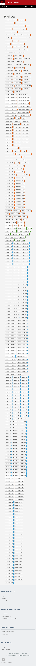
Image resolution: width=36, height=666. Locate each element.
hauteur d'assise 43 (11, 332)
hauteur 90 (24, 308)
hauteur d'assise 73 (22, 356)
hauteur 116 (17, 258)
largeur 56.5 (9, 139)
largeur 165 (9, 407)
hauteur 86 (17, 305)
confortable (9, 40)
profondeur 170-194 (11, 174)
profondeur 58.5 (20, 198)
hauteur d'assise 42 (23, 329)
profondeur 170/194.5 (23, 174)
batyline (24, 29)
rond (23, 210)
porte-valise (16, 165)
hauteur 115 (9, 258)
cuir (25, 228)
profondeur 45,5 (20, 180)
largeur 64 (23, 448)
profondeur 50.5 (20, 186)
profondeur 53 (19, 529)
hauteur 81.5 (26, 76)
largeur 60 (16, 445)
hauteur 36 (17, 270)
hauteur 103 (9, 246)
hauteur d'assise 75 (23, 359)
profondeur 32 (9, 502)
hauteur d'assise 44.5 (11, 100)
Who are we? (5, 613)
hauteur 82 (9, 302)
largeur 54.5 (26, 136)
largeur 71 (9, 457)
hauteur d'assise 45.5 (11, 103)
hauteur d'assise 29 (11, 320)
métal (20, 231)
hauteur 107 (17, 249)
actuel (15, 20)
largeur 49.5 (26, 133)
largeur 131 (9, 389)
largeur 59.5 (26, 139)
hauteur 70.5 (18, 70)
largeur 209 (25, 416)
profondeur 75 (19, 561)
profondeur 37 (19, 505)
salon (7, 213)
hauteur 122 (26, 261)
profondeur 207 (20, 499)
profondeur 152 (10, 484)
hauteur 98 (17, 317)
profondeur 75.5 (10, 207)
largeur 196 (26, 121)
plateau (28, 160)
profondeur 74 (9, 561)
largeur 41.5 (25, 124)
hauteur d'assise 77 (23, 362)
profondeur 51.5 (20, 189)
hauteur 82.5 (9, 79)
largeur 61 (23, 445)
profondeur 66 (9, 549)
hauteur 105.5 (28, 58)
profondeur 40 (9, 511)
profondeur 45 (19, 517)
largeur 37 (23, 421)
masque (29, 154)
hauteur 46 (24, 276)
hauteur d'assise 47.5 (11, 106)
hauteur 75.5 (27, 73)
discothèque (9, 46)
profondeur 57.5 (10, 198)
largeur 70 (23, 454)
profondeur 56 (9, 535)
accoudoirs (9, 20)
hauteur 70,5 (9, 70)
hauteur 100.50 (19, 55)
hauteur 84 (24, 302)
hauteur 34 (24, 267)
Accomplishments (6, 616)
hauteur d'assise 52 (11, 344)
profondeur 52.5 (10, 192)
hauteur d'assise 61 (11, 350)
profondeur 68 (9, 552)
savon (13, 213)
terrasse (25, 219)
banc (16, 26)
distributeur (17, 46)
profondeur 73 (19, 558)
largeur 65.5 (17, 142)
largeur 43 (23, 427)
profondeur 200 (20, 496)
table (23, 213)
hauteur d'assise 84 (23, 371)
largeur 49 (23, 433)
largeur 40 (23, 424)
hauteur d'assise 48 (23, 338)
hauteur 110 (17, 252)
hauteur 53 (9, 282)
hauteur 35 (9, 270)
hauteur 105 (26, 246)
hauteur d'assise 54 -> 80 (25, 106)
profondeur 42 (9, 514)
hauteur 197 (26, 264)
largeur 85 (23, 469)
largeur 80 (9, 466)
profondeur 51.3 (10, 189)
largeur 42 (16, 427)
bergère (15, 32)
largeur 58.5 (17, 139)
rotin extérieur (14, 237)
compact (15, 38)
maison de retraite (10, 154)
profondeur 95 (9, 582)
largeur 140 (9, 395)
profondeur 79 (19, 567)
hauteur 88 (9, 308)
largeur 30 (17, 418)
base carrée (9, 29)
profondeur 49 (19, 523)
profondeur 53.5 (20, 192)
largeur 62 (9, 448)
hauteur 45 (17, 276)
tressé (18, 240)
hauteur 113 (17, 255)
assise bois (22, 20)
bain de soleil (9, 26)
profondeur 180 (20, 487)
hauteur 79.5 (9, 76)
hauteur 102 (26, 243)
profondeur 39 (19, 508)
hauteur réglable (10, 118)
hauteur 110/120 (10, 61)
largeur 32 (24, 418)
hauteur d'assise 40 (23, 326)
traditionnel (9, 225)
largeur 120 (9, 383)
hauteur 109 (9, 252)
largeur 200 (9, 416)
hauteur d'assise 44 (23, 332)
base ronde (17, 29)
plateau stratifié (10, 163)
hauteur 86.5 (18, 82)
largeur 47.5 (26, 130)
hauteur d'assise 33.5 (11, 94)
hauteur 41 (24, 273)
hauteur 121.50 (10, 64)
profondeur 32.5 (10, 177)
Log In (5, 6)
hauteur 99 (24, 317)
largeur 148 (25, 398)
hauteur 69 (17, 288)
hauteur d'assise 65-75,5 (25, 109)
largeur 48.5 (9, 133)
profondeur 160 (20, 484)
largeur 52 (23, 436)
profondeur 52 (9, 529)
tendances (18, 219)
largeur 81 (16, 466)
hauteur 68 (9, 288)
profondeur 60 (9, 541)
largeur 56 (9, 442)
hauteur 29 (17, 267)
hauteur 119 (9, 261)
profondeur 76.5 (20, 207)
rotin (7, 237)
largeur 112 (9, 380)
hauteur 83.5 (18, 79)
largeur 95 (16, 475)
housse (18, 118)
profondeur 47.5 (10, 183)
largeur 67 (23, 451)
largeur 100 (21, 374)
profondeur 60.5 (10, 201)
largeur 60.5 (9, 142)
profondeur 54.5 (10, 195)
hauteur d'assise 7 (10, 356)
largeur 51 (16, 436)
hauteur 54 (17, 282)
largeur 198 (25, 413)
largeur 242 (9, 418)
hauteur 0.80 (21, 52)
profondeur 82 (19, 570)
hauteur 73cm (9, 73)
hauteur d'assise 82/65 (24, 115)
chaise (8, 35)
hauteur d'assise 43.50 (24, 97)
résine (27, 234)
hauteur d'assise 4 (23, 94)
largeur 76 (23, 460)
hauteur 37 (24, 270)
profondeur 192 (20, 493)
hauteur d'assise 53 (23, 344)
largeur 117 (17, 380)
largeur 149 (9, 401)
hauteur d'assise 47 (11, 338)
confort (30, 38)
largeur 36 (16, 421)
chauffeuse (27, 35)
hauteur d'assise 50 (23, 341)
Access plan (5, 601)
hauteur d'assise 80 (11, 368)
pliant (17, 163)
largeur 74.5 (17, 145)
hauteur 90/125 (10, 85)
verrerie (22, 225)
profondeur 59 (19, 538)
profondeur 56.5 (20, 195)
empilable (18, 49)
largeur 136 (17, 392)
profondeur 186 (20, 490)
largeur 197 (17, 413)
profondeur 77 (19, 564)
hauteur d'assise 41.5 (11, 97)
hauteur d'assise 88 (11, 374)
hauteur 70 (9, 291)
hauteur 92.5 (19, 85)
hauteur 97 (9, 317)
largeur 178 (25, 407)
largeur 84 (16, 469)
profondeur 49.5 (10, 186)
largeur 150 (17, 401)
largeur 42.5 (9, 127)
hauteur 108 (26, 249)
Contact (4, 598)
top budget (21, 222)
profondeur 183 (10, 490)
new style (13, 157)
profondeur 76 (9, 564)
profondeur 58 (9, 538)
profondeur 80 (9, 570)
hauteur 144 (9, 264)
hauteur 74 (17, 293)
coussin (8, 43)
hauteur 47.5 (27, 64)
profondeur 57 (19, 535)
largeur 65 (9, 451)
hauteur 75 (24, 293)
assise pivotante (10, 23)
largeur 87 (9, 472)
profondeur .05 (10, 168)
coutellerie (15, 43)
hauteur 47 (9, 279)
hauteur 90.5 (26, 82)
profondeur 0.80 (10, 171)
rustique (29, 210)
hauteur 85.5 (9, 82)
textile (14, 222)
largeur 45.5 (9, 130)
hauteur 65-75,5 (20, 67)
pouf (22, 165)
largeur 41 (9, 427)
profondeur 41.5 (20, 177)
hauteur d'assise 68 (23, 353)
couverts (22, 43)
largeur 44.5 (17, 127)
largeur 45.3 (26, 127)
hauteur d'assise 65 (11, 353)
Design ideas (5, 647)
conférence (23, 38)
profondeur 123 (10, 481)
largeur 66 (16, 451)
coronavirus (23, 40)
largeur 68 (9, 454)
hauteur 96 (24, 314)
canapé (27, 32)
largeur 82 (23, 466)
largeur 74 (9, 460)
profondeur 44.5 (10, 180)
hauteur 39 (9, 273)
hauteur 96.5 (9, 88)
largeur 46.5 (17, 130)
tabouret (24, 216)
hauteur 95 (17, 314)
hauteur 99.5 (18, 91)
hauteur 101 (17, 243)
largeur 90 (16, 472)
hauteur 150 (17, 264)
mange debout (21, 154)
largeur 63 (16, 448)
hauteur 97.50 (9, 91)
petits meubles (27, 157)
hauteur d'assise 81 (23, 368)
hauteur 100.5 (9, 55)
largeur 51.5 (9, 136)
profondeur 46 (9, 520)
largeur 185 (25, 410)
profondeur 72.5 (20, 204)
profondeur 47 (19, 520)
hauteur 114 (26, 255)
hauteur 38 (19, 64)
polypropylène (16, 234)
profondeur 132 (20, 481)
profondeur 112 (10, 478)
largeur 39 (16, 424)
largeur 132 (17, 389)
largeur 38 (9, 424)
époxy (30, 228)
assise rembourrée (21, 23)
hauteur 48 (17, 279)
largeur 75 (16, 460)
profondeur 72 (9, 558)
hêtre (7, 231)
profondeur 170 (10, 487)
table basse (9, 216)
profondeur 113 (20, 478)
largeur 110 (25, 377)
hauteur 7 (24, 288)
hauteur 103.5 (19, 58)
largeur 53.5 (17, 136)
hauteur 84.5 (26, 79)
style (18, 213)
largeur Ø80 (17, 151)
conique (16, 40)
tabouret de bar (10, 219)
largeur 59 (9, 445)
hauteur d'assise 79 (23, 365)
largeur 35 (9, 421)
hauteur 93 (24, 311)
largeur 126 (17, 386)
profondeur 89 (9, 579)
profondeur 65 (19, 546)
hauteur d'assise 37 (23, 323)
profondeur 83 (9, 573)
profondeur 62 (9, 543)
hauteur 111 (26, 252)
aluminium (9, 228)
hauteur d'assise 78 (11, 365)
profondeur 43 (19, 514)
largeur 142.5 (9, 121)
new (7, 157)
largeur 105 (17, 377)
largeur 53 (9, 439)
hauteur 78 (24, 296)
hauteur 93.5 (28, 85)
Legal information (6, 596)
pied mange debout (20, 160)
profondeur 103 (20, 171)
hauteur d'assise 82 (11, 371)
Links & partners (6, 649)
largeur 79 (23, 463)
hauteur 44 (9, 276)
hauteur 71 (17, 291)
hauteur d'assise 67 (11, 112)
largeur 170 (17, 407)
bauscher (8, 32)
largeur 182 (17, 410)
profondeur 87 (19, 576)
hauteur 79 (9, 299)
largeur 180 (9, 410)
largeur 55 (23, 439)
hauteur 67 (24, 285)
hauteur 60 (24, 282)
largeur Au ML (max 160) (12, 148)
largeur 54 (16, 439)
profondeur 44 (9, 517)
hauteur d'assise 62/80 (12, 109)
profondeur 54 (9, 532)
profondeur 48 (9, 523)
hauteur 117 (26, 258)
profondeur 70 (9, 555)
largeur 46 (23, 430)
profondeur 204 (10, 499)
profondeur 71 (19, 555)
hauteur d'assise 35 (11, 323)
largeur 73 (23, 457)
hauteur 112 (9, 255)
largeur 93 (9, 475)
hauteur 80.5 (18, 76)
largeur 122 (25, 383)
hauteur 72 (24, 291)
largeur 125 (9, 386)
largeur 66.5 (26, 142)
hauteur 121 (17, 261)
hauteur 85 (9, 305)
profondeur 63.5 (10, 204)
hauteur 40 (17, 273)
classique (8, 38)
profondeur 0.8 (19, 168)
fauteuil (25, 49)
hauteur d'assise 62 (23, 350)
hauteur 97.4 (18, 88)
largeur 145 (9, 398)
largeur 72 (16, 457)
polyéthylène (24, 163)
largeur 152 (25, 401)
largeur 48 (16, 433)
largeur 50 (9, 436)
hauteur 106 (9, 249)
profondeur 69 (19, 552)
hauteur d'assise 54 (11, 347)
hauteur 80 (17, 299)
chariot (20, 35)
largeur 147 (17, 398)
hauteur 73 (9, 293)
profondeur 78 (9, 567)
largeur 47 (9, 433)
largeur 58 (23, 442)
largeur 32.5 (17, 124)
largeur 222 (9, 124)
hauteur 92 (17, 311)
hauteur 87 (24, 305)
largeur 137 (25, 392)
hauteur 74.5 (18, 73)
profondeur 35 (19, 502)
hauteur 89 (17, 308)
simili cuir (22, 237)
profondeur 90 (19, 579)
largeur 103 (9, 377)
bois (15, 228)
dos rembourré (10, 49)
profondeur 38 (9, 508)
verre (23, 240)
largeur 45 (16, 430)
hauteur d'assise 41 (11, 329)
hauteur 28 (9, 267)
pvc (22, 234)
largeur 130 (25, 386)
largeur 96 (23, 475)
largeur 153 (9, 404)
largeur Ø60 (9, 151)
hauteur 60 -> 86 (10, 67)
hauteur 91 (9, 311)
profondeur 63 (19, 543)
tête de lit (8, 222)
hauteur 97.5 (26, 88)
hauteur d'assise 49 (11, 341)
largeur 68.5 (9, 145)
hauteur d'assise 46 (23, 335)
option (19, 157)
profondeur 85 (9, 576)
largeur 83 (9, 469)
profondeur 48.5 (20, 183)
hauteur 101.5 (9, 58)
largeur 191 (18, 121)
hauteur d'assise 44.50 (24, 100)
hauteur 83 (17, 302)
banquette (22, 26)
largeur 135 (9, 392)
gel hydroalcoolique (11, 52)
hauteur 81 (24, 299)
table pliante (17, 216)
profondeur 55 (19, 532)
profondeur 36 (9, 505)
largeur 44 (9, 430)
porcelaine (9, 165)
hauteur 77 (17, 296)
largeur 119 (25, 380)
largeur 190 (9, 413)
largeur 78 (16, 463)
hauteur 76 (9, 296)
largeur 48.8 (17, 133)
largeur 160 (25, 404)
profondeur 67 (19, 549)
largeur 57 (16, 442)
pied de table (9, 160)
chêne (20, 228)
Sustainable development (8, 631)
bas (28, 26)
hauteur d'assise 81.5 (11, 115)
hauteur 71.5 (26, 70)
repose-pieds (16, 210)
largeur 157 (17, 404)
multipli (8, 234)
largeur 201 (17, 416)
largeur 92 (23, 472)
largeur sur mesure (25, 148)
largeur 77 (9, 463)
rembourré (9, 210)
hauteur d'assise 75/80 (23, 112)
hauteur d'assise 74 (11, 359)
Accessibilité (5, 634)
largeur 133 (25, 389)
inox (23, 118)
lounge (24, 151)
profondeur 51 (19, 526)
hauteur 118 (20, 61)
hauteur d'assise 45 (11, 335)
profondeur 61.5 (20, 201)
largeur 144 (25, 395)
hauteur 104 (17, 246)
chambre (14, 35)
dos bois (24, 46)
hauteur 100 (9, 243)
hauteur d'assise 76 (11, 362)
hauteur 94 (9, 314)
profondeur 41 (19, 511)
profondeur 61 (19, 541)
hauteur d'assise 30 (23, 320)
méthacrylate (27, 231)
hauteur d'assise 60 (23, 347)
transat (16, 225)
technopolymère (10, 240)
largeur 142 (17, 395)
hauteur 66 (17, 285)
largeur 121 (17, 383)
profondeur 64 (9, 546)
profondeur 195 (10, 496)
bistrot (21, 32)
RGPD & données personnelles (9, 618)
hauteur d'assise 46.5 (24, 103)
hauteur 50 (24, 279)
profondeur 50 (9, 526)
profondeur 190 (10, 493)
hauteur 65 (9, 285)
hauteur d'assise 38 (11, 326)
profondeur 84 (19, 573)
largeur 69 (16, 454)
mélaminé (13, 231)
